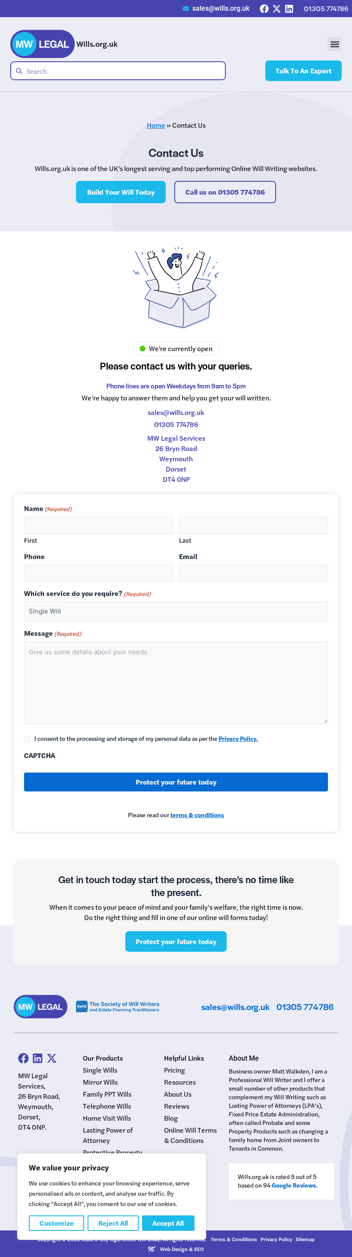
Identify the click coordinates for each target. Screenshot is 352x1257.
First (30, 539)
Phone (34, 556)
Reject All (113, 1223)
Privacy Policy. (238, 738)
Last (185, 539)
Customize (56, 1223)
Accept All (168, 1223)
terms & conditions (197, 814)
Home (156, 125)
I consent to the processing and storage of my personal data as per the (146, 738)
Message (52, 633)
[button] (335, 44)
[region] (111, 1196)
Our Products (103, 1058)
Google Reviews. (295, 1185)
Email (188, 556)
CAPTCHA (39, 755)
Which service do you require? (87, 593)
